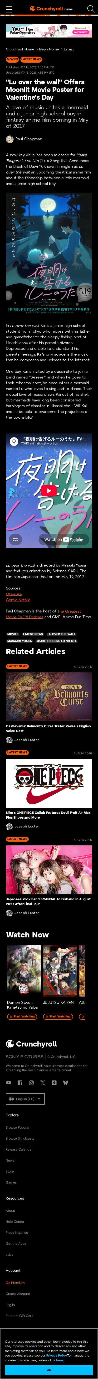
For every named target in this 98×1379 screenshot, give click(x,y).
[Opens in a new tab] (49, 31)
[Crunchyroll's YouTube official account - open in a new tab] (8, 1082)
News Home (49, 49)
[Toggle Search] (91, 9)
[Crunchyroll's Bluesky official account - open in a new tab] (65, 1082)
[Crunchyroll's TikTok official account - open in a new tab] (54, 1082)
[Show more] (9, 10)
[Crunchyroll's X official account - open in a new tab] (43, 1082)
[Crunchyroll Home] (31, 1047)
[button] (25, 1099)
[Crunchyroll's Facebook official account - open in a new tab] (20, 1082)
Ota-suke (14, 594)
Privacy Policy (56, 1355)
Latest (69, 49)
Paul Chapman (28, 139)
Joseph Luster (27, 740)
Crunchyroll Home (20, 49)
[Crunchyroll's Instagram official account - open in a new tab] (31, 1082)
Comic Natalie (18, 600)
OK (49, 1370)
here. (59, 1360)
